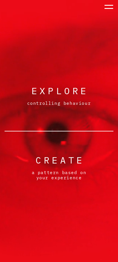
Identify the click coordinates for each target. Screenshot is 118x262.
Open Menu (109, 13)
